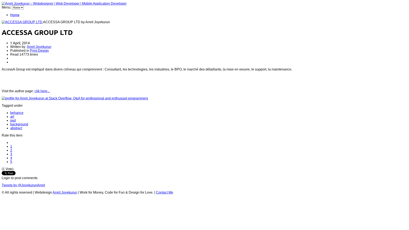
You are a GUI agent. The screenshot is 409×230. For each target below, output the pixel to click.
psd (13, 120)
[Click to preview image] (22, 22)
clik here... (42, 91)
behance (16, 113)
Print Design (39, 50)
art (12, 116)
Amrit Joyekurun (39, 47)
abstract (16, 128)
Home (14, 15)
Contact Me (164, 192)
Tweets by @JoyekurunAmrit (23, 185)
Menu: (7, 7)
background (19, 124)
